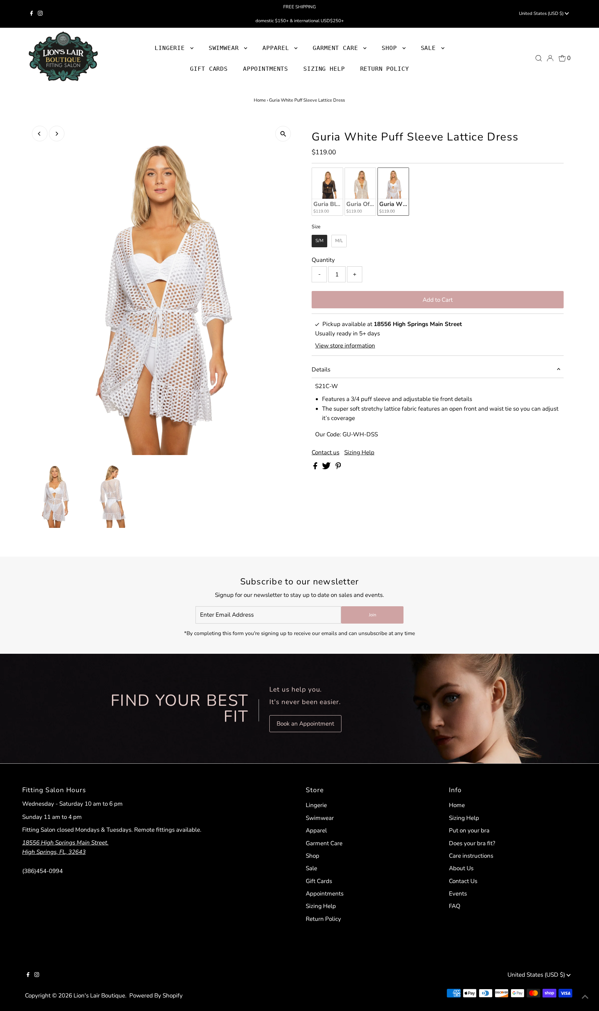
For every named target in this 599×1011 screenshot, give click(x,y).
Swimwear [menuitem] (226, 47)
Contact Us (463, 881)
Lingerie (316, 805)
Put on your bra (469, 830)
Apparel (316, 830)
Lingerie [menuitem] (172, 47)
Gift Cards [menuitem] (209, 68)
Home (260, 100)
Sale (311, 868)
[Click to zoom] (283, 134)
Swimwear (320, 818)
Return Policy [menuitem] (384, 68)
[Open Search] (539, 58)
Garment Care (324, 843)
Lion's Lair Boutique (99, 996)
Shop (391, 47)
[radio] (327, 192)
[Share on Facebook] (316, 467)
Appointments (325, 894)
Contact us (325, 452)
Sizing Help (359, 452)
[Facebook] (31, 14)
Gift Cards (319, 881)
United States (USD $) (542, 13)
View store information (345, 346)
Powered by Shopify (156, 996)
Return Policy (323, 919)
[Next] (56, 134)
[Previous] (39, 134)
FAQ (454, 906)
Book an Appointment (305, 724)
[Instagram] (40, 14)
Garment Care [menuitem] (337, 47)
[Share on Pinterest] (338, 467)
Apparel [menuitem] (277, 47)
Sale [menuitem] (430, 47)
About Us (461, 868)
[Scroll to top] (585, 997)
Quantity (323, 260)
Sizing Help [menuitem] (324, 68)
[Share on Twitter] (327, 467)
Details (321, 370)
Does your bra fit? (472, 843)
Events (458, 894)
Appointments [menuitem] (265, 68)
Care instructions (471, 856)
